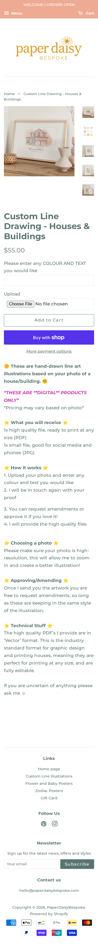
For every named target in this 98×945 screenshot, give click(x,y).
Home (9, 94)
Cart (89, 13)
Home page (49, 769)
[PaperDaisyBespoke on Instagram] (54, 824)
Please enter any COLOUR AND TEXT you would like (45, 267)
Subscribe (77, 864)
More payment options (49, 351)
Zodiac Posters (49, 790)
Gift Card (49, 798)
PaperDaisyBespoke (66, 907)
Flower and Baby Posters (49, 783)
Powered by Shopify (49, 914)
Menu (16, 13)
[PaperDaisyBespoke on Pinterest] (44, 824)
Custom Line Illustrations (49, 776)
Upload (12, 294)
